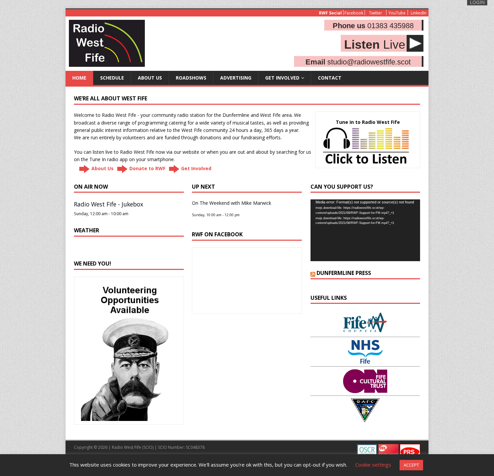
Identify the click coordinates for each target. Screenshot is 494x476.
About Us (150, 78)
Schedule (112, 78)
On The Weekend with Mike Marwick (231, 203)
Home (79, 78)
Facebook (353, 12)
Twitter (375, 12)
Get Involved (282, 78)
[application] (365, 230)
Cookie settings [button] (373, 464)
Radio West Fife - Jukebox (108, 204)
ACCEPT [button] (411, 465)
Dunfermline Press (344, 273)
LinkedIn (418, 12)
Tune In (97, 159)
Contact (329, 78)
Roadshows (191, 78)
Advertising (235, 78)
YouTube (397, 12)
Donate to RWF (147, 168)
